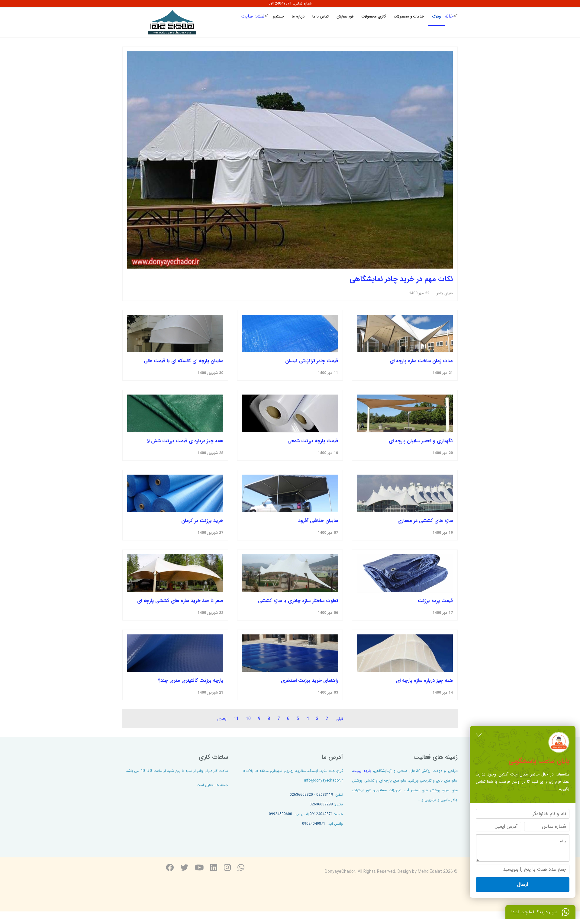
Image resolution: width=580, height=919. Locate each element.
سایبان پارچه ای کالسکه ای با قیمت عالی (183, 361)
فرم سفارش (345, 16)
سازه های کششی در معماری (425, 520)
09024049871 (313, 824)
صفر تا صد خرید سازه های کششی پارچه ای (180, 601)
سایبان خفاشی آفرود (318, 520)
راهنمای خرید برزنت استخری (309, 680)
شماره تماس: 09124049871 (290, 3)
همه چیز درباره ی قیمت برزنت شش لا (185, 441)
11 (236, 718)
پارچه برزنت (362, 771)
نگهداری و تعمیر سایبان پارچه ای (421, 441)
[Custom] (240, 868)
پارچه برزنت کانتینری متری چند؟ (190, 680)
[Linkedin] (213, 868)
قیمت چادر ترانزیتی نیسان (311, 361)
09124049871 (321, 814)
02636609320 (301, 795)
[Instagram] (227, 868)
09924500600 (280, 814)
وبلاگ (436, 16)
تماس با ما (320, 16)
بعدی (222, 718)
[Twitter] (184, 868)
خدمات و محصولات (409, 16)
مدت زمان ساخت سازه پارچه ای (421, 361)
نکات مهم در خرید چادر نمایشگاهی (401, 279)
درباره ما (298, 16)
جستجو (278, 16)
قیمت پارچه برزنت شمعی (313, 441)
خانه (449, 16)
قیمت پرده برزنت (435, 601)
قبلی (339, 718)
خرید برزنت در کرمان (202, 520)
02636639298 (321, 804)
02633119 (324, 795)
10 (248, 718)
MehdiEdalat (430, 871)
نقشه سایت (252, 16)
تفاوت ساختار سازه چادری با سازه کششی (298, 601)
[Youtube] (199, 868)
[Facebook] (170, 868)
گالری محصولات (374, 16)
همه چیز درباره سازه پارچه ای (424, 680)
